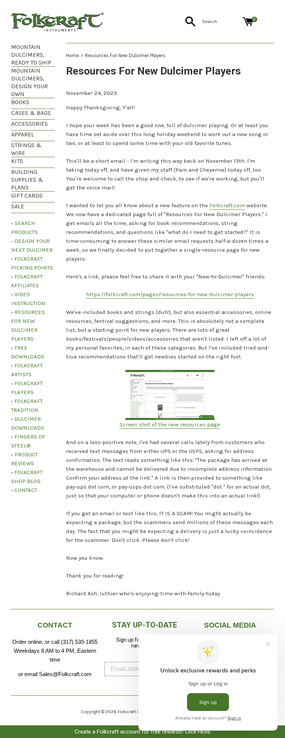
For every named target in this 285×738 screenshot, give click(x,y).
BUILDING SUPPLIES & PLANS (27, 179)
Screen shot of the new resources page (169, 424)
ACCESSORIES (29, 123)
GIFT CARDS (27, 195)
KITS (17, 161)
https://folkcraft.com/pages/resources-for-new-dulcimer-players (170, 294)
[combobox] (220, 21)
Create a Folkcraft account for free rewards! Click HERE (143, 731)
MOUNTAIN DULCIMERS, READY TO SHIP (31, 54)
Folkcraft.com (227, 205)
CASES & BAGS (31, 112)
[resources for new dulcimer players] (170, 395)
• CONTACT (24, 490)
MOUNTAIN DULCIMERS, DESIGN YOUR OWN (29, 82)
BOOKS (20, 102)
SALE (17, 206)
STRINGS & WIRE (26, 149)
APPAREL (22, 134)
